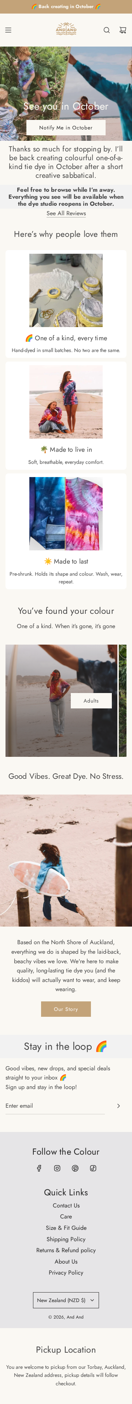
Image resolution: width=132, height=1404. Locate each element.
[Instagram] (57, 1168)
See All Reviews (66, 213)
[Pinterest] (75, 1168)
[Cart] (123, 30)
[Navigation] (8, 30)
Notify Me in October (66, 127)
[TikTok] (93, 1168)
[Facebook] (39, 1168)
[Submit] (118, 1106)
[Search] (107, 30)
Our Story (66, 1009)
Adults (91, 700)
